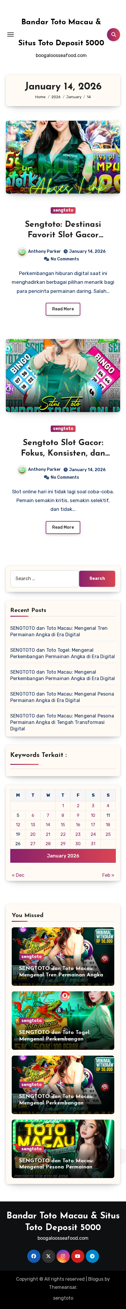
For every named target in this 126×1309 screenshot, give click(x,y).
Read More (63, 309)
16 (78, 824)
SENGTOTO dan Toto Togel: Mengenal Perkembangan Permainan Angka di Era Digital (59, 1039)
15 (63, 824)
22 (63, 834)
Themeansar (62, 1287)
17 (93, 824)
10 (93, 815)
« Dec (18, 875)
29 (63, 843)
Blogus (95, 1279)
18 (108, 824)
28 (48, 843)
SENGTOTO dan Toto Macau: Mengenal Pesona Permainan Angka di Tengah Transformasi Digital (62, 722)
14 (48, 824)
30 (78, 843)
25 (108, 834)
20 (32, 834)
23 (78, 834)
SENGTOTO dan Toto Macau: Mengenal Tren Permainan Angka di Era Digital (61, 975)
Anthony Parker (44, 251)
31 (93, 843)
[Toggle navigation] (10, 34)
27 (32, 843)
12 (18, 824)
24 (93, 834)
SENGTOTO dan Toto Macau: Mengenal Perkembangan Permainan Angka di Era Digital (59, 1103)
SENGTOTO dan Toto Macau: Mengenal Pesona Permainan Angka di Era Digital (56, 1167)
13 (33, 824)
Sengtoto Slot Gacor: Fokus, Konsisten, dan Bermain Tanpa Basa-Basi (63, 453)
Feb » (108, 875)
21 (48, 834)
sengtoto (63, 210)
